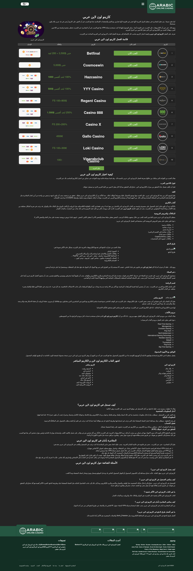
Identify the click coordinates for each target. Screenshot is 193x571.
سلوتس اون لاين (61, 547)
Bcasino (148, 544)
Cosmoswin (93, 65)
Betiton (143, 544)
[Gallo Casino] (162, 140)
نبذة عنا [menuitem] (55, 565)
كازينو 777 (149, 553)
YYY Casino (93, 88)
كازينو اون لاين (135, 553)
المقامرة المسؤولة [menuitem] (70, 565)
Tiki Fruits (135, 551)
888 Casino (93, 112)
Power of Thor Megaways (152, 549)
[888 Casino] (162, 116)
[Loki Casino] (162, 152)
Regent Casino (93, 100)
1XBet (173, 544)
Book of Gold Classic (169, 547)
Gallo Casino (93, 136)
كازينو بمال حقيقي (170, 556)
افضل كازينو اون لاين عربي (112, 544)
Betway (138, 544)
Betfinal (93, 53)
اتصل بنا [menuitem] (61, 565)
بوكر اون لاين (155, 553)
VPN (163, 448)
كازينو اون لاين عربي (29, 547)
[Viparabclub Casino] (162, 164)
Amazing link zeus (156, 544)
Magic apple (171, 549)
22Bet (164, 544)
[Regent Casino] (162, 104)
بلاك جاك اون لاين (164, 553)
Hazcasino (93, 76)
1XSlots (169, 544)
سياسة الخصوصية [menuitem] (24, 565)
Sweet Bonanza (152, 551)
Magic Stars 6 (163, 549)
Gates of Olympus (144, 547)
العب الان (133, 53)
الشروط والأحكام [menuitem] (46, 565)
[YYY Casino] (162, 93)
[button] (142, 4)
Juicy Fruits (135, 547)
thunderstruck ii (142, 551)
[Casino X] (162, 128)
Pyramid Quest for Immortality (166, 551)
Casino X (93, 124)
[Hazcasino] (162, 81)
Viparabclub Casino (93, 160)
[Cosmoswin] (162, 69)
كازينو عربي (164, 455)
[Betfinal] (162, 57)
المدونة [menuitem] (33, 565)
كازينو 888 (142, 553)
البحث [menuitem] (38, 565)
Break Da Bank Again (156, 547)
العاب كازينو (172, 553)
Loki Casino (93, 147)
